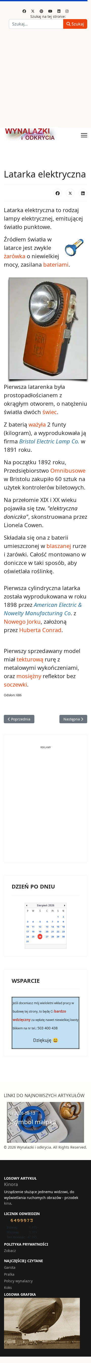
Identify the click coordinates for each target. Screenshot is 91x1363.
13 (47, 926)
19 (40, 931)
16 (63, 926)
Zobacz (10, 1250)
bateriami (56, 264)
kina (7, 1203)
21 (52, 931)
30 (63, 936)
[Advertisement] (45, 79)
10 (27, 926)
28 (52, 936)
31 (27, 941)
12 (40, 926)
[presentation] (9, 1122)
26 (40, 936)
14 (52, 926)
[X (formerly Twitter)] (70, 193)
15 (58, 926)
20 (47, 931)
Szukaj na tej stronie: (48, 16)
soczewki (15, 684)
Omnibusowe (67, 470)
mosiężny (28, 676)
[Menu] (84, 135)
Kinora (11, 1184)
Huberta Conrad (40, 630)
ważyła (37, 424)
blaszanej (59, 546)
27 (47, 936)
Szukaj (77, 24)
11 (33, 926)
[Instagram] (67, 11)
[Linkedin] (58, 11)
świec (49, 412)
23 (63, 931)
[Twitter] (33, 11)
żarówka (14, 256)
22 (58, 931)
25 (33, 936)
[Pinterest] (41, 11)
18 (33, 931)
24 (27, 936)
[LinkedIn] (83, 193)
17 (27, 931)
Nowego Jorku (22, 621)
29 (58, 936)
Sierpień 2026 (45, 905)
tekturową (30, 659)
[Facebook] (24, 11)
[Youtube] (50, 11)
